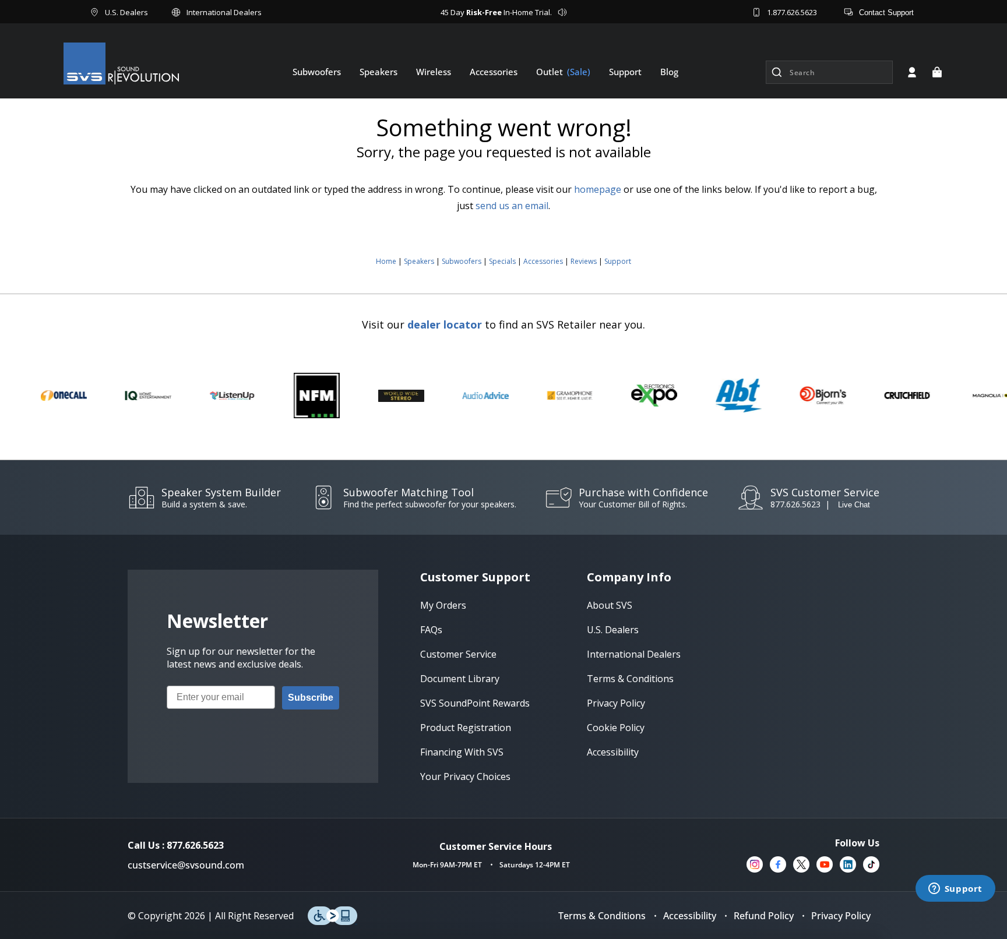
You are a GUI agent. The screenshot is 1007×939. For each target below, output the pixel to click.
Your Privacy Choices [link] (465, 776)
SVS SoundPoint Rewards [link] (475, 703)
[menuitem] (316, 71)
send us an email (512, 205)
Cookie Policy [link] (616, 727)
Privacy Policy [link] (616, 703)
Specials (502, 261)
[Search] (776, 72)
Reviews (584, 261)
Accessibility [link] (613, 752)
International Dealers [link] (634, 654)
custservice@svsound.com (186, 865)
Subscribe (310, 698)
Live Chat (854, 504)
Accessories (543, 261)
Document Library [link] (459, 678)
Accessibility (689, 915)
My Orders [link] (443, 605)
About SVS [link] (609, 605)
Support (617, 261)
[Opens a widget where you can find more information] (955, 889)
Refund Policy (764, 915)
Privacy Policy (841, 915)
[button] (937, 72)
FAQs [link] (431, 629)
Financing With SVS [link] (462, 752)
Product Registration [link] (465, 727)
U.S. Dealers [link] (613, 629)
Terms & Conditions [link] (630, 678)
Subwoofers (461, 261)
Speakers (419, 261)
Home (386, 261)
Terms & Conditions (602, 915)
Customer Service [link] (458, 654)
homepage (597, 189)
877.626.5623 (795, 504)
